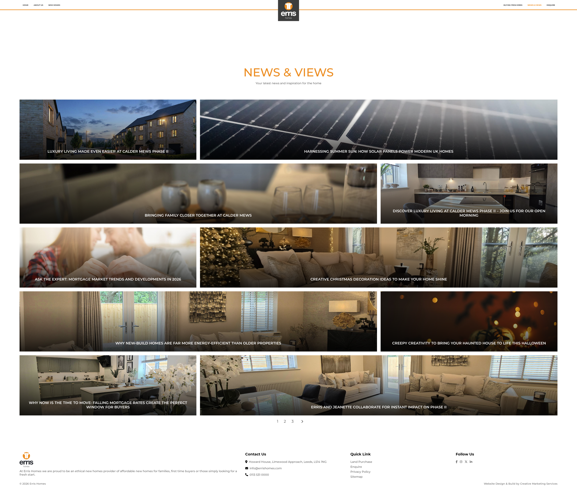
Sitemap (356, 476)
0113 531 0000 (259, 474)
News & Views (534, 5)
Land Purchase (361, 462)
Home (25, 5)
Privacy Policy (360, 471)
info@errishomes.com (266, 468)
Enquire (551, 5)
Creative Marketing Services (538, 483)
